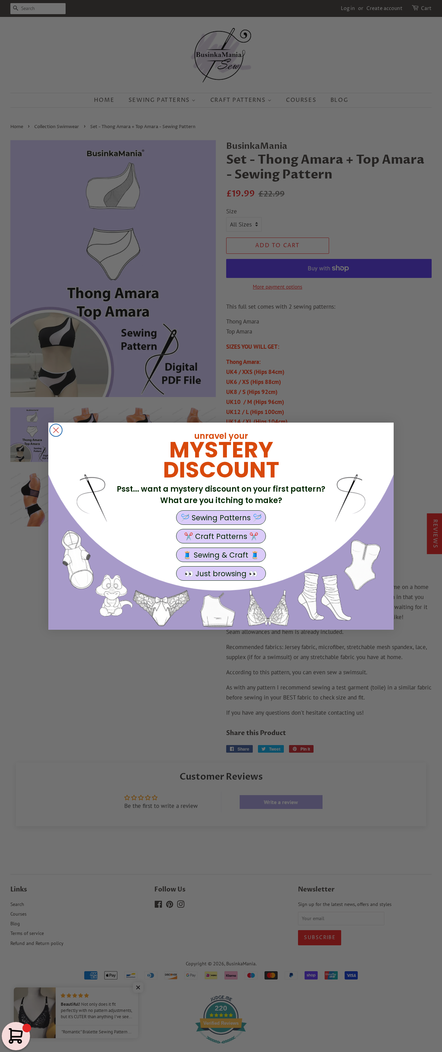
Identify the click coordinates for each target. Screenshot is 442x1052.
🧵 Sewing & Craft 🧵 (221, 555)
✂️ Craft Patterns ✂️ (221, 536)
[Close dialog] (56, 430)
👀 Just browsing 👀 (221, 574)
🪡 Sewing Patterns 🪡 (221, 518)
